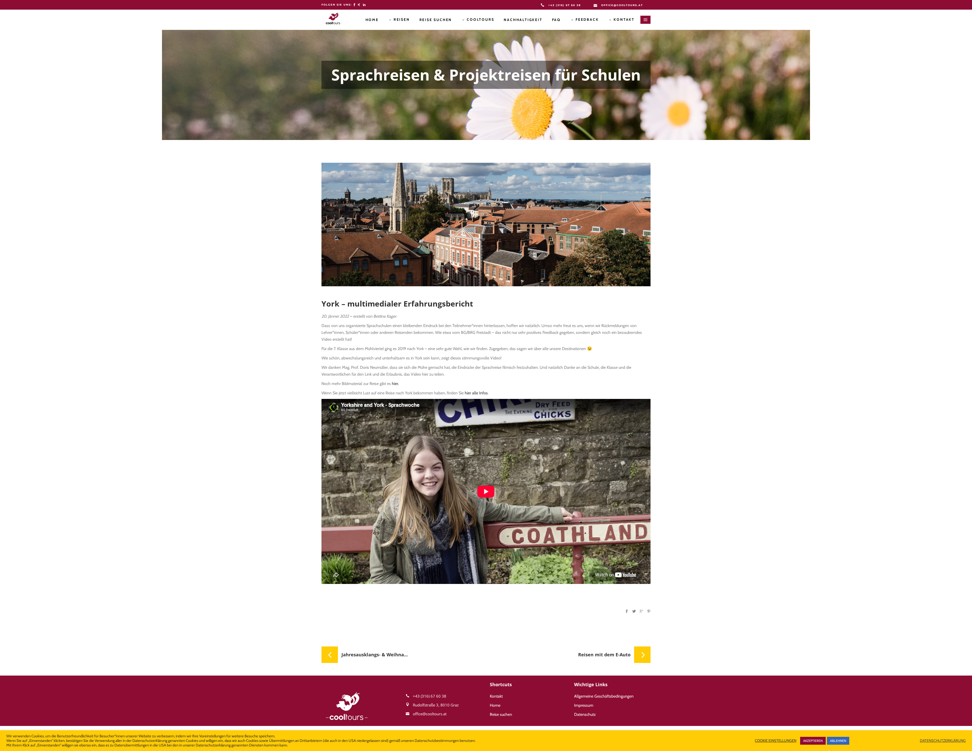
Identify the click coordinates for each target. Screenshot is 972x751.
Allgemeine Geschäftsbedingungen (604, 696)
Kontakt (496, 696)
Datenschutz (585, 714)
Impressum (583, 705)
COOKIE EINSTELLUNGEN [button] (775, 740)
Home (495, 705)
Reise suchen (501, 714)
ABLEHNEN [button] (838, 741)
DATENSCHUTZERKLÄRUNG (943, 740)
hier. (395, 383)
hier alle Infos (476, 393)
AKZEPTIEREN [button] (813, 741)
